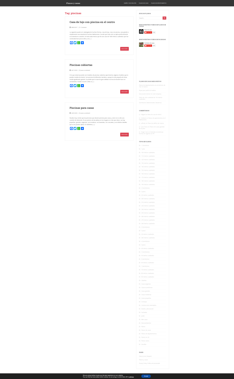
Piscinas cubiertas (81, 65)
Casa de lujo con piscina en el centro (92, 22)
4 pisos (143, 245)
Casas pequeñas (146, 298)
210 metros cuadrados (148, 202)
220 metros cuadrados (148, 206)
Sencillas (143, 344)
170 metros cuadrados (148, 177)
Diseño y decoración (130, 3)
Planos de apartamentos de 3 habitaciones (152, 119)
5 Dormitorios (145, 252)
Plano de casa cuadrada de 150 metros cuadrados (150, 98)
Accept (146, 376)
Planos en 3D (145, 337)
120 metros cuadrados (148, 159)
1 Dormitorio (145, 145)
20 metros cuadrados (147, 195)
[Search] (164, 18)
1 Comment (83, 27)
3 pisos (143, 230)
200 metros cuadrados (148, 199)
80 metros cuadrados (147, 273)
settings (131, 377)
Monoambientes (146, 323)
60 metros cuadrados (147, 262)
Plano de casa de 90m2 (154, 114)
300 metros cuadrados (148, 238)
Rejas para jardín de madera (147, 90)
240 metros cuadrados (148, 209)
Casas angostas (146, 284)
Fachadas (144, 312)
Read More (124, 49)
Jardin (143, 316)
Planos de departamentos (158, 3)
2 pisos (143, 191)
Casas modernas (146, 294)
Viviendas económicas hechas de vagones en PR (151, 132)
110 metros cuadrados (148, 156)
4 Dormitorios (145, 241)
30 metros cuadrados (147, 234)
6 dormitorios (145, 259)
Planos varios (145, 341)
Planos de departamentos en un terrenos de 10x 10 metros (152, 86)
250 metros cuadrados (148, 213)
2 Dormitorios (145, 188)
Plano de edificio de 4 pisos (156, 123)
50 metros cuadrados (147, 255)
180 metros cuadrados (148, 181)
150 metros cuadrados (148, 170)
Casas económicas (146, 287)
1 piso (143, 149)
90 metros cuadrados (147, 277)
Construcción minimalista (148, 305)
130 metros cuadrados (148, 163)
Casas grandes (145, 291)
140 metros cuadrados (148, 167)
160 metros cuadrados (148, 174)
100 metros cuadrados (148, 152)
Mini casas (144, 319)
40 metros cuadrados (147, 248)
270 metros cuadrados (148, 220)
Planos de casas (143, 3)
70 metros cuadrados (147, 270)
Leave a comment (85, 70)
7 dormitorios (145, 266)
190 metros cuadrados (148, 184)
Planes (143, 326)
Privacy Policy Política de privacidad (149, 363)
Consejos (144, 302)
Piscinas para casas (82, 108)
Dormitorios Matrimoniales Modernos (150, 102)
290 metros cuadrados (148, 223)
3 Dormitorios (145, 227)
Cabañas (143, 280)
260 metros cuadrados (148, 216)
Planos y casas (73, 3)
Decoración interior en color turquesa (150, 94)
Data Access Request (145, 356)
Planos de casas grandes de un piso (152, 127)
